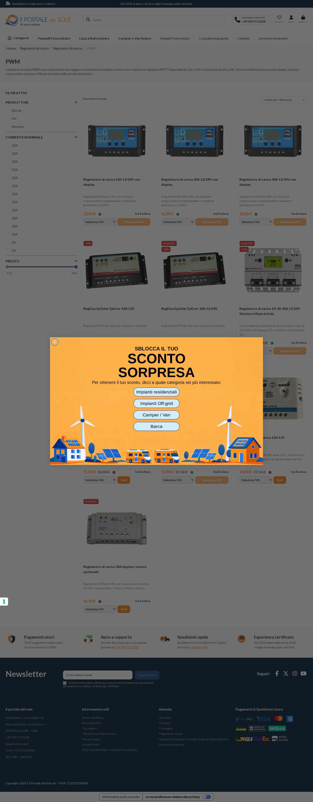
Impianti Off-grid (156, 403)
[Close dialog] (55, 342)
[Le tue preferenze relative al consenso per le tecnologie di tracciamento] (4, 602)
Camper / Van (156, 414)
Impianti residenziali (156, 391)
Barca (156, 426)
